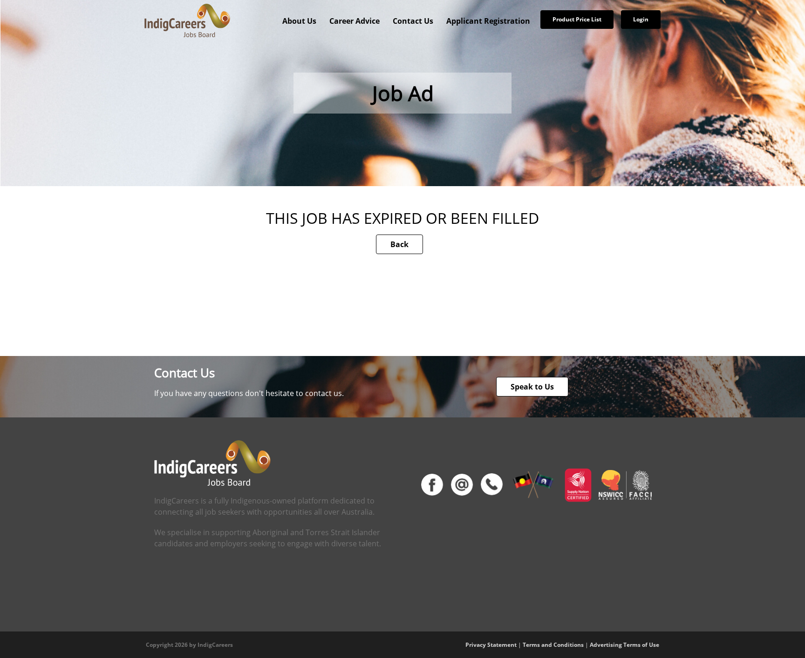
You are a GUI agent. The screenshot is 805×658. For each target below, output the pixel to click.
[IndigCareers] (187, 20)
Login (640, 19)
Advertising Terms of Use (624, 645)
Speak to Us (532, 387)
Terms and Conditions (553, 645)
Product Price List (577, 19)
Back (399, 244)
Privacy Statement (491, 645)
